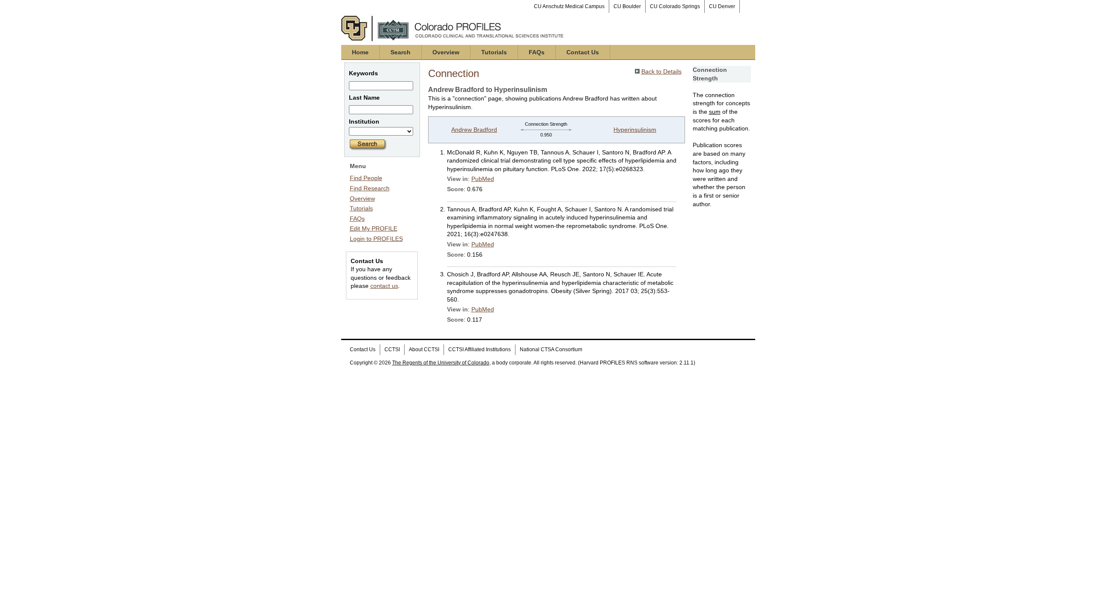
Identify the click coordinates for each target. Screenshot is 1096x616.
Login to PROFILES (376, 238)
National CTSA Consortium (551, 349)
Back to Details (661, 71)
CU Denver (722, 6)
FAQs (537, 52)
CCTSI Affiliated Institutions (479, 349)
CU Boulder (627, 6)
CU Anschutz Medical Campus (569, 6)
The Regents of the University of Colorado (440, 363)
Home (360, 52)
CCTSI (392, 349)
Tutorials (494, 52)
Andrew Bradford (474, 129)
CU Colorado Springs (675, 6)
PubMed (482, 178)
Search (400, 52)
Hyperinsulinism (635, 129)
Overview (445, 52)
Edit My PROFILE (373, 228)
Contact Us (582, 52)
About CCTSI (424, 349)
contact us (384, 285)
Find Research (370, 188)
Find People (366, 178)
